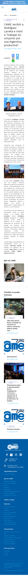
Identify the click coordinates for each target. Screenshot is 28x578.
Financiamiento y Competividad (12, 537)
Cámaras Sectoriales (9, 522)
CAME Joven (7, 518)
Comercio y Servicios (9, 506)
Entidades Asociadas (9, 481)
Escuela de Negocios (9, 474)
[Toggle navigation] (3, 7)
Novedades (13, 15)
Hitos (5, 485)
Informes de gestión (9, 493)
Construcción (7, 514)
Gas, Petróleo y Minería (10, 524)
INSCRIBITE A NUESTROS (14, 2)
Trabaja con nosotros (13, 459)
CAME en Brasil (9, 500)
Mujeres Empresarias (9, 516)
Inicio (5, 15)
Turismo (6, 508)
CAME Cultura (8, 520)
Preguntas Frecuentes (10, 495)
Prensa (6, 553)
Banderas (6, 487)
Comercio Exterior (9, 539)
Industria (6, 510)
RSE (5, 533)
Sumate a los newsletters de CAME (15, 466)
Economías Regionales (10, 512)
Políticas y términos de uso (10, 570)
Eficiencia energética (9, 543)
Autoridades (7, 489)
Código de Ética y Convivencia (12, 491)
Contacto (6, 555)
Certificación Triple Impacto (11, 531)
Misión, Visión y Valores (10, 483)
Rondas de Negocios (9, 541)
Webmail (21, 570)
